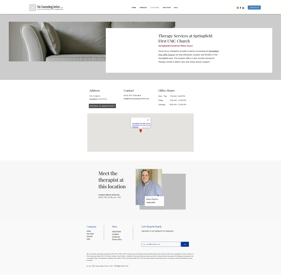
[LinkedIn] (243, 7)
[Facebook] (240, 7)
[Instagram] (237, 7)
